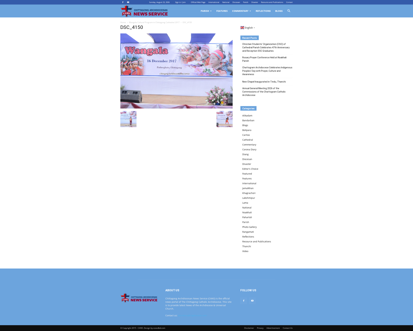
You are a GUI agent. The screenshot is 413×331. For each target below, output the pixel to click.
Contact (289, 2)
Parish (245, 2)
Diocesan (236, 2)
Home (123, 22)
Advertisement (273, 328)
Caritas (246, 134)
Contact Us (288, 328)
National (225, 2)
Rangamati (248, 231)
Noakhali (247, 212)
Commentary (240, 10)
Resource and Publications (272, 2)
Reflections (263, 10)
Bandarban (248, 120)
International (213, 2)
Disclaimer (249, 328)
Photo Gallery (249, 226)
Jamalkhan (248, 188)
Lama (245, 202)
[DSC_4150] (176, 107)
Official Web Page (198, 2)
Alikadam (247, 115)
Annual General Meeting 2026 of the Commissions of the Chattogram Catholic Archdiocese (264, 91)
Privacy (260, 328)
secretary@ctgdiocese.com (192, 315)
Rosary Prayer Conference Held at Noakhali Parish (264, 59)
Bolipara (246, 130)
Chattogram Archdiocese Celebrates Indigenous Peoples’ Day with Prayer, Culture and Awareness (267, 71)
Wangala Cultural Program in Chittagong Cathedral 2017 (154, 22)
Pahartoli (247, 217)
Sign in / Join (180, 2)
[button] (289, 11)
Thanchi (246, 246)
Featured (247, 173)
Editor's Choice (250, 168)
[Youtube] (128, 2)
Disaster (254, 2)
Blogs (279, 10)
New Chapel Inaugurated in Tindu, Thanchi (264, 81)
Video (245, 251)
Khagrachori (249, 193)
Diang (245, 154)
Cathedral (247, 139)
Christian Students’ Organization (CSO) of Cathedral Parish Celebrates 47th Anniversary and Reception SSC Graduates (266, 47)
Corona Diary (249, 149)
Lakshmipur (248, 197)
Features (222, 10)
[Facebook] (122, 2)
